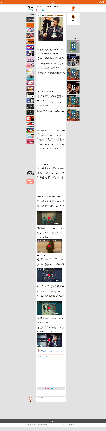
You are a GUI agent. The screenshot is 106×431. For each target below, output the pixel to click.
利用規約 (70, 424)
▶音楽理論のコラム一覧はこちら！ (42, 356)
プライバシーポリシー (76, 424)
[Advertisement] (30, 158)
